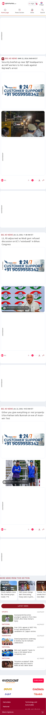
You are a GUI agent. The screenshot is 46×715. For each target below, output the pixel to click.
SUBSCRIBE (38, 681)
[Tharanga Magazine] (7, 689)
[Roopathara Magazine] (38, 689)
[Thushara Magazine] (7, 694)
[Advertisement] (23, 36)
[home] (9, 3)
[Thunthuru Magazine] (38, 694)
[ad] (24, 90)
